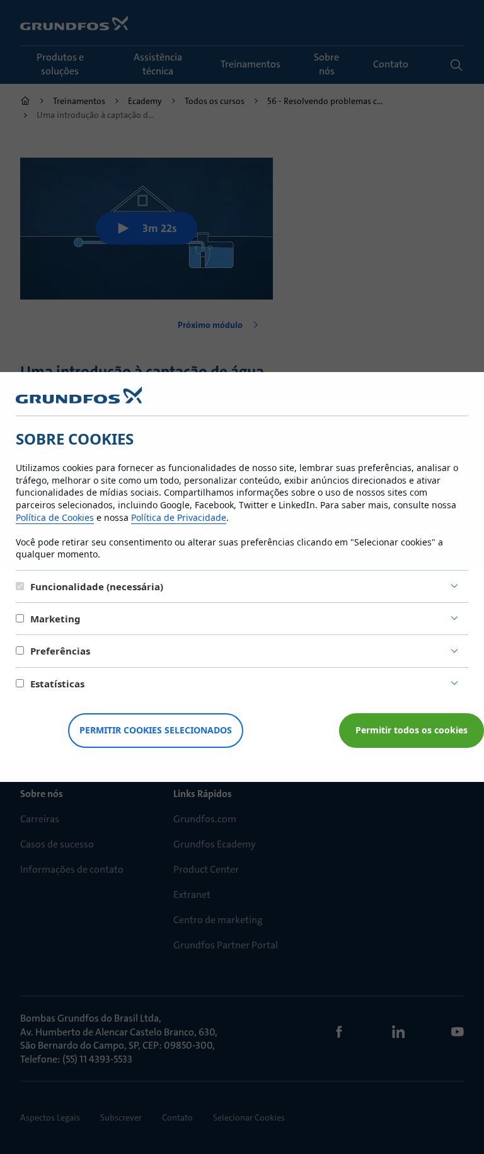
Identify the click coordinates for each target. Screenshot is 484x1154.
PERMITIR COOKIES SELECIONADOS (155, 730)
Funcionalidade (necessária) (96, 586)
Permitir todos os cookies (411, 730)
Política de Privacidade (178, 517)
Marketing (55, 618)
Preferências (60, 650)
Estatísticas (57, 683)
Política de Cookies (55, 517)
